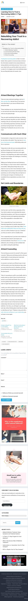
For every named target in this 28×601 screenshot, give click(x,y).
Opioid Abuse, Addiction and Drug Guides (14, 591)
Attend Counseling (9, 55)
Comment (3, 357)
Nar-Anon (21, 341)
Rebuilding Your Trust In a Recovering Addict (13, 48)
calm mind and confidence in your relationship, (12, 312)
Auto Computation (22, 573)
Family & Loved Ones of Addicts (14, 585)
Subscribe (7, 505)
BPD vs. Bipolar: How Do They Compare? (13, 549)
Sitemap (26, 598)
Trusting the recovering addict (8, 58)
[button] (22, 2)
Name (3, 373)
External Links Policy (22, 594)
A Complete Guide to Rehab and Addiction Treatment (14, 578)
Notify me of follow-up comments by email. (13, 393)
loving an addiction (12, 341)
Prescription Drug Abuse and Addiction (14, 582)
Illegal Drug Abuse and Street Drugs (14, 587)
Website (3, 386)
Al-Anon (4, 341)
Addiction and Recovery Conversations (14, 580)
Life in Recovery (24, 593)
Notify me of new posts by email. (10, 396)
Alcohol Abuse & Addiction (14, 589)
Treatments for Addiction (6, 583)
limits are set (20, 240)
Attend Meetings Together (11, 50)
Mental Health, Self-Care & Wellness (19, 583)
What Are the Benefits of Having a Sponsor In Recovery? (19, 327)
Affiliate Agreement (8, 596)
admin (2, 16)
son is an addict (5, 344)
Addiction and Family (7, 9)
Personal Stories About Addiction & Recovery (10, 593)
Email (2, 380)
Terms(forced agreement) (18, 596)
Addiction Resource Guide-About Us (14, 576)
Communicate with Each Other (12, 51)
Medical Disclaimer (13, 594)
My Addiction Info (8, 573)
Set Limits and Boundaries (11, 53)
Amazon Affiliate (5, 594)
